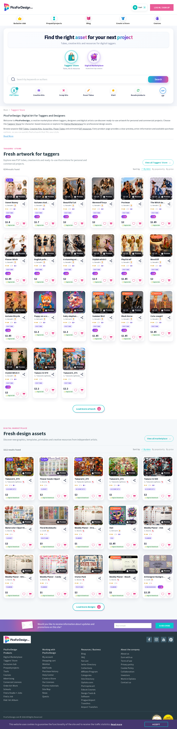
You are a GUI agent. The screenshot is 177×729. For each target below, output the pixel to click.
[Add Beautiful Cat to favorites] (75, 223)
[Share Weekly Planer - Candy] (65, 578)
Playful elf (126, 259)
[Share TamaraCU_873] (99, 480)
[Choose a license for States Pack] (99, 594)
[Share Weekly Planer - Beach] (134, 578)
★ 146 (146, 534)
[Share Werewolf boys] (111, 204)
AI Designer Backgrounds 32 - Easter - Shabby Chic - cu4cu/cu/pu (154, 577)
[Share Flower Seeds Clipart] (65, 480)
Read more (116, 724)
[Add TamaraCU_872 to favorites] (128, 496)
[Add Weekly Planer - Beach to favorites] (128, 594)
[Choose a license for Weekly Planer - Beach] (134, 594)
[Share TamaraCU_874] (30, 480)
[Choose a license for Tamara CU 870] (53, 390)
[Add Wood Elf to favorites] (162, 280)
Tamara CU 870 (41, 373)
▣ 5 (153, 485)
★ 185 (7, 322)
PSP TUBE (9, 213)
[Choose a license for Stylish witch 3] (111, 280)
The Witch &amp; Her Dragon (157, 202)
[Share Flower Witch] (24, 261)
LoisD (44, 531)
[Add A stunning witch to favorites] (75, 280)
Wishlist (46, 664)
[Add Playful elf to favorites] (133, 280)
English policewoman (41, 259)
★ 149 (76, 583)
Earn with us (126, 657)
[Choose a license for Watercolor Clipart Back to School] (30, 545)
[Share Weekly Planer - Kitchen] (30, 578)
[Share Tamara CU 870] (53, 374)
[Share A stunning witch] (82, 261)
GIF (163, 96)
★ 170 (65, 322)
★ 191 (123, 266)
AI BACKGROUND (150, 587)
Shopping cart (49, 660)
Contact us (126, 682)
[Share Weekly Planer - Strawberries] (99, 529)
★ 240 (7, 379)
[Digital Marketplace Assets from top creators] (94, 57)
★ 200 (152, 266)
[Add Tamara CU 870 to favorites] (46, 390)
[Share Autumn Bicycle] (24, 317)
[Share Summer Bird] (111, 317)
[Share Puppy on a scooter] (53, 317)
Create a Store (49, 678)
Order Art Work (10, 685)
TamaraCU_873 (82, 479)
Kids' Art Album (10, 700)
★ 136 (152, 209)
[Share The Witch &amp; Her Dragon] (169, 204)
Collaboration (127, 671)
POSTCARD (44, 538)
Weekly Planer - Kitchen (16, 577)
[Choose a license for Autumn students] (53, 223)
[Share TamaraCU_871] (82, 374)
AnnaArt (10, 205)
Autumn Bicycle (12, 316)
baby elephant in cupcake (70, 316)
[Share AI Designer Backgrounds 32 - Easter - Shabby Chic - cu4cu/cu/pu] (169, 578)
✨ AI (8, 216)
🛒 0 (11, 209)
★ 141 (7, 583)
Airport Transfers (89, 707)
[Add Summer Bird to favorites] (104, 337)
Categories (86, 675)
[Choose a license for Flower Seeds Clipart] (65, 496)
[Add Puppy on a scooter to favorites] (46, 333)
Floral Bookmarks (48, 528)
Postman (125, 202)
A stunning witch (70, 259)
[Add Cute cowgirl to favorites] (162, 333)
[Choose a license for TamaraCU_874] (30, 496)
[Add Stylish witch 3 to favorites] (104, 280)
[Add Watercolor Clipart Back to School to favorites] (24, 545)
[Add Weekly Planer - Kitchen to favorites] (24, 594)
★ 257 (36, 379)
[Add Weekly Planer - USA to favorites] (162, 545)
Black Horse (126, 316)
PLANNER (79, 538)
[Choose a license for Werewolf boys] (111, 223)
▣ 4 (73, 209)
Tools (6, 671)
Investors (125, 675)
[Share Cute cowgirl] (169, 317)
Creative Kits (39, 95)
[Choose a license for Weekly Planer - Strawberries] (99, 545)
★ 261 (65, 379)
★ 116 (65, 209)
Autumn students (41, 202)
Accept (156, 724)
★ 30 (41, 485)
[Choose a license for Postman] (140, 223)
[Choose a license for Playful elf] (140, 280)
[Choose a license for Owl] (134, 545)
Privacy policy (127, 664)
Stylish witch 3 (99, 259)
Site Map (46, 689)
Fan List (84, 660)
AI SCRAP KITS (11, 489)
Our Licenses (48, 682)
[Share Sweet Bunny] (24, 204)
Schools (7, 689)
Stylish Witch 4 (12, 373)
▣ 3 (131, 209)
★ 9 (6, 485)
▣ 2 (15, 209)
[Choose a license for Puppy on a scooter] (53, 333)
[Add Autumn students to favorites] (46, 223)
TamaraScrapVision (43, 376)
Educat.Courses (88, 689)
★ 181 (146, 583)
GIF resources (85, 128)
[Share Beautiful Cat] (82, 204)
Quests (45, 696)
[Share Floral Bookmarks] (65, 529)
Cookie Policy (127, 668)
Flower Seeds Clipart (50, 479)
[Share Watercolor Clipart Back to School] (30, 529)
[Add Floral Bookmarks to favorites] (58, 545)
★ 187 (94, 266)
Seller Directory (88, 664)
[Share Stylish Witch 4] (24, 374)
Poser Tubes (88, 95)
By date (147, 168)
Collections (86, 668)
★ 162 (36, 322)
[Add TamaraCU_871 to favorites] (75, 390)
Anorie (44, 482)
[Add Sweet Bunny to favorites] (17, 223)
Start (113, 95)
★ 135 (65, 266)
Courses (7, 674)
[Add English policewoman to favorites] (46, 280)
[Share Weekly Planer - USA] (169, 529)
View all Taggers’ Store (158, 162)
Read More (8, 136)
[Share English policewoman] (53, 261)
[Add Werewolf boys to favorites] (104, 223)
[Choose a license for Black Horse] (140, 337)
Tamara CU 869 (151, 479)
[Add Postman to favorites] (133, 223)
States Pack (80, 577)
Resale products (138, 95)
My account (47, 657)
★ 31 (76, 485)
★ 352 (111, 534)
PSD (112, 538)
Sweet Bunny (11, 202)
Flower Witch (11, 259)
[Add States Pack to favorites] (93, 594)
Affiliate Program (89, 671)
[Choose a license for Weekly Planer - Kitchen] (30, 594)
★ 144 (7, 266)
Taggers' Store (10, 660)
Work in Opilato (128, 678)
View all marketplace (159, 438)
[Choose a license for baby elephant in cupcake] (82, 333)
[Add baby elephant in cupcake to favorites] (75, 333)
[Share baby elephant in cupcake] (82, 317)
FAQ (83, 657)
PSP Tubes (14, 95)
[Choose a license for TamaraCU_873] (99, 496)
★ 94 (76, 534)
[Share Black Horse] (140, 317)
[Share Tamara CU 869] (169, 480)
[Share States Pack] (99, 578)
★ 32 (6, 209)
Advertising (8, 678)
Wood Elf (154, 259)
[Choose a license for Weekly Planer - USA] (169, 545)
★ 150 (42, 583)
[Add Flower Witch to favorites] (17, 280)
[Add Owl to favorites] (128, 545)
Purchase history (50, 671)
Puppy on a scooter (41, 316)
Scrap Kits (63, 95)
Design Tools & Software (88, 695)
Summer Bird (98, 316)
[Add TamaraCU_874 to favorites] (24, 496)
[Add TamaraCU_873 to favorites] (93, 496)
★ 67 (145, 485)
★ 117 (94, 209)
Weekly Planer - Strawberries (85, 528)
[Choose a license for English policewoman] (53, 280)
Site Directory (87, 678)
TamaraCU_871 (70, 373)
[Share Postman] (140, 204)
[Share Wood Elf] (169, 261)
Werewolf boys (99, 202)
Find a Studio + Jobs (12, 692)
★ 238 (123, 322)
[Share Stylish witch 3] (111, 261)
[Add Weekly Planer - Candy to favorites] (58, 594)
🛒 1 (156, 209)
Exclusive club (9, 664)
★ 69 (6, 534)
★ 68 (41, 534)
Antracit (39, 319)
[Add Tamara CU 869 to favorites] (162, 496)
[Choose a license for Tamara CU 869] (169, 496)
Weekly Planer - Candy (50, 577)
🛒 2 (127, 322)
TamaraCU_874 (12, 479)
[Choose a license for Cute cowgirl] (169, 333)
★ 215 (111, 583)
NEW (10, 180)
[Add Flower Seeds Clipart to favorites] (58, 496)
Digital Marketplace (73, 123)
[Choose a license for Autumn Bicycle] (24, 337)
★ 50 (110, 485)
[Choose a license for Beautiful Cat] (82, 223)
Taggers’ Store (14, 123)
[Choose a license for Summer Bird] (111, 337)
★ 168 (123, 209)
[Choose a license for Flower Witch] (24, 280)
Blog (83, 653)
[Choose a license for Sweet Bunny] (24, 223)
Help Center (48, 674)
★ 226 (152, 322)
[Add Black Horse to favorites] (133, 337)
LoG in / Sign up (162, 7)
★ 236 (94, 322)
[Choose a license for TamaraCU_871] (82, 390)
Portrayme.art (88, 686)
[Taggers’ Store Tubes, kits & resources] (71, 57)
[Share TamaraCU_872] (134, 480)
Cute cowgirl (156, 316)
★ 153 (36, 266)
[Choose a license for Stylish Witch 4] (24, 394)
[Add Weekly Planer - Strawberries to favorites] (93, 545)
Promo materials (50, 685)
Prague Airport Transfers (88, 702)
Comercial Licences (12, 682)
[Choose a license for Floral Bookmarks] (65, 545)
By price (170, 169)
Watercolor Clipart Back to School (16, 528)
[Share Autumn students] (53, 204)
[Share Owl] (134, 529)
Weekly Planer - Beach (119, 577)
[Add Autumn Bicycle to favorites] (17, 337)
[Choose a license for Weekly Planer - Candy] (65, 594)
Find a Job (8, 696)
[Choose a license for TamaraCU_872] (134, 496)
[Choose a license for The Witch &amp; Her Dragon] (169, 223)
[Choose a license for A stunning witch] (82, 280)
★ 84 (35, 209)
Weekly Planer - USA (153, 528)
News (44, 692)
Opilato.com (87, 682)
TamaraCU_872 (116, 479)
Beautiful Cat (69, 202)
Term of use (126, 660)
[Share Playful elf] (140, 261)
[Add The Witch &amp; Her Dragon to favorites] (162, 223)
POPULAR (157, 237)
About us (125, 653)
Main (5, 110)
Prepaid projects (11, 667)
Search (158, 79)
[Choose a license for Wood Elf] (169, 280)
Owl (111, 528)
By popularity (158, 169)
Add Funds (47, 667)
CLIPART (44, 489)
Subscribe (164, 625)
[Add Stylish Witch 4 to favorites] (17, 394)
